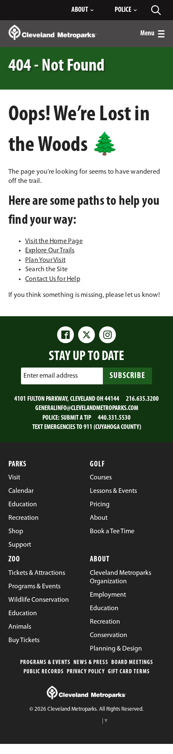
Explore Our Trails (50, 250)
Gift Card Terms (129, 672)
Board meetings (132, 662)
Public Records (44, 672)
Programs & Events (45, 662)
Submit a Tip (76, 418)
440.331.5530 (114, 418)
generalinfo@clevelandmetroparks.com (86, 408)
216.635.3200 (142, 399)
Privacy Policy (86, 672)
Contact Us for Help (52, 279)
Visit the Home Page (54, 241)
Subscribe (127, 376)
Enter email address (51, 376)
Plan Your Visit (45, 260)
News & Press (90, 662)
